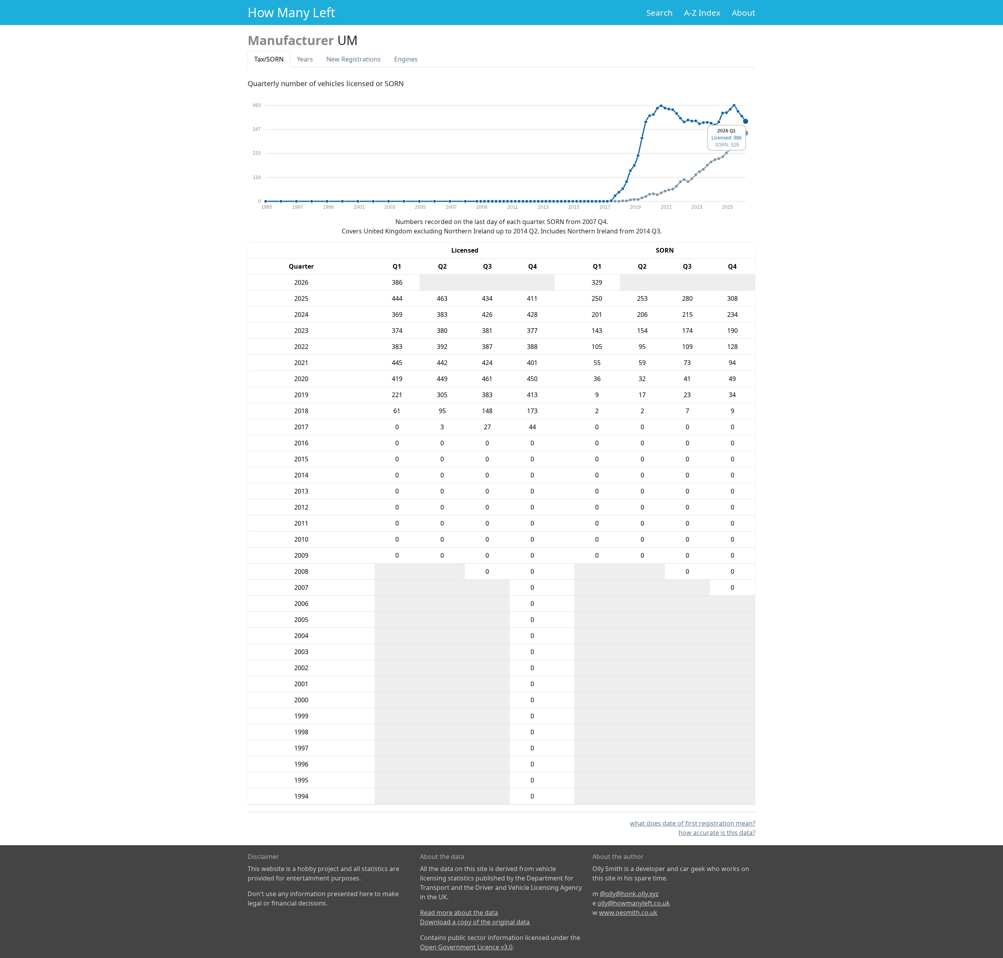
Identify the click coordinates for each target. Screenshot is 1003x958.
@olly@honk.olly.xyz (629, 893)
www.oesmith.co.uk (628, 912)
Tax (269, 59)
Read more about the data (459, 912)
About (743, 12)
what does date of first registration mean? (692, 823)
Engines (406, 59)
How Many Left (291, 12)
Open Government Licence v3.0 (466, 947)
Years (305, 59)
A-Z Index (702, 12)
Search (659, 12)
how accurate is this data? (717, 832)
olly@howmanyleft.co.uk (633, 903)
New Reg (353, 59)
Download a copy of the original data (475, 922)
